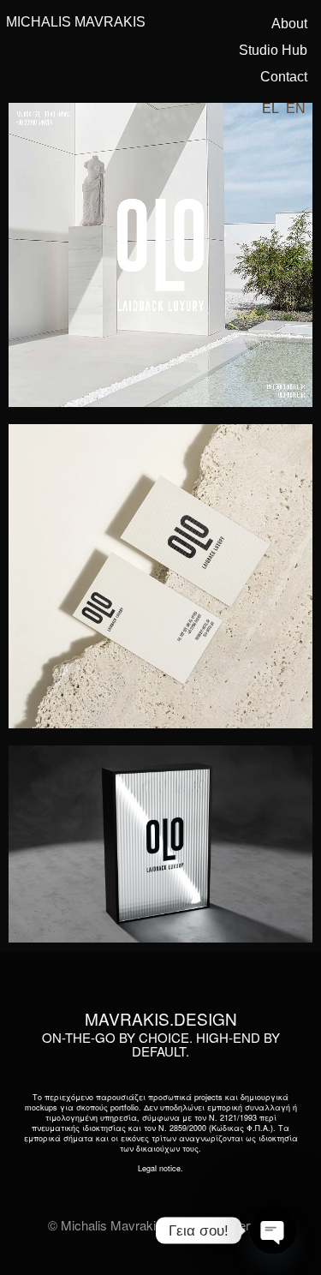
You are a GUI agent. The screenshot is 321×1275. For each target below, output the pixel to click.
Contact (283, 77)
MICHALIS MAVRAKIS (76, 22)
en (296, 108)
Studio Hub (273, 50)
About (289, 23)
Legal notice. (160, 1168)
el (270, 108)
